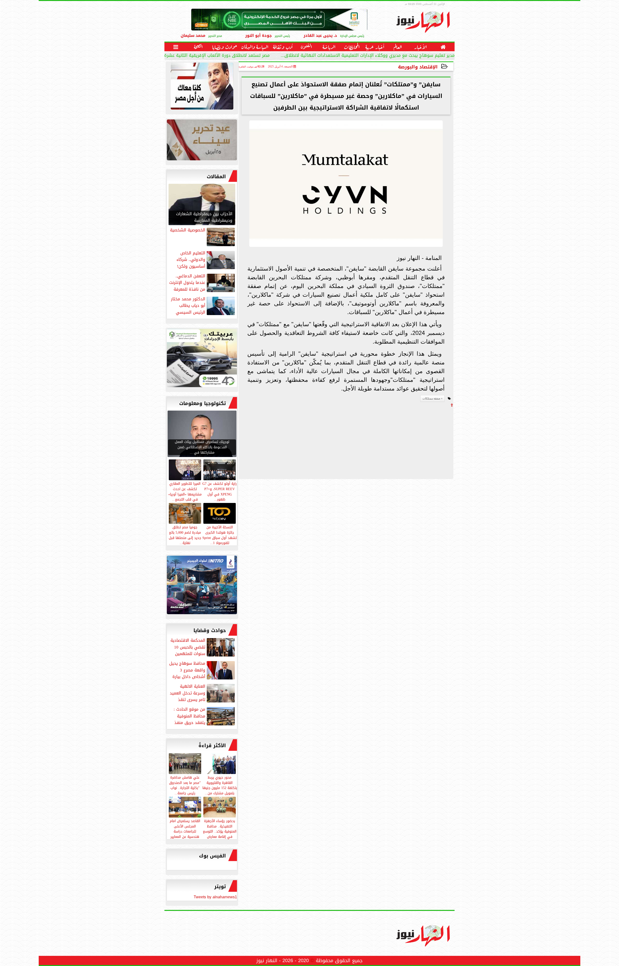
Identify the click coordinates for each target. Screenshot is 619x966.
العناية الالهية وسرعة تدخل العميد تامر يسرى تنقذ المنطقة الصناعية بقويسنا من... (203, 693)
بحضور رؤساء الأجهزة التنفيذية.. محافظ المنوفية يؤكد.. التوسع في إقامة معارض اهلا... (219, 831)
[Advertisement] (417, 441)
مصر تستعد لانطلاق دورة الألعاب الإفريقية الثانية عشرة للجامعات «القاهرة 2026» (193, 55)
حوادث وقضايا (209, 630)
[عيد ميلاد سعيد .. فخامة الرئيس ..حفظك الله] (202, 87)
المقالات (216, 176)
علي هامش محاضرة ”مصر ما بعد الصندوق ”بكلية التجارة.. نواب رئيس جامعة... (185, 785)
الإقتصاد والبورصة (418, 66)
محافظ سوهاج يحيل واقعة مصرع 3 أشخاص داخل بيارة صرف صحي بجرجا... (202, 670)
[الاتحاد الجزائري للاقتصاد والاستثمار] (202, 141)
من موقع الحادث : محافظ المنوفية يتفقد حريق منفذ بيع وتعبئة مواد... (205, 716)
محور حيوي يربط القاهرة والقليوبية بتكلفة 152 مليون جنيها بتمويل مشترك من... (219, 785)
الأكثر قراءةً (212, 745)
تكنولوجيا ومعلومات (202, 403)
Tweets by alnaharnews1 (215, 897)
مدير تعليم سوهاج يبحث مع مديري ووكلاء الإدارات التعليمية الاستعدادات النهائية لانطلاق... (368, 55)
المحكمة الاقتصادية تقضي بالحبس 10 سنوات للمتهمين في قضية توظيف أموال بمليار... (203, 647)
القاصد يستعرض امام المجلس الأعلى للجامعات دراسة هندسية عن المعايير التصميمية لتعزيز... (185, 831)
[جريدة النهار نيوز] (202, 359)
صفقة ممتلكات (431, 398)
